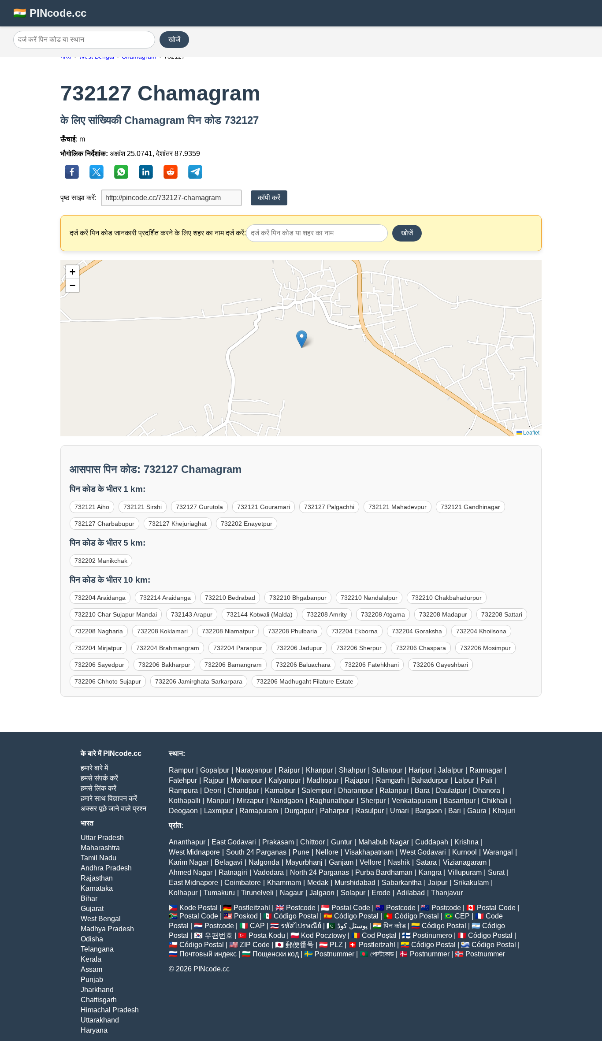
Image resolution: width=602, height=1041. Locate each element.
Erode (381, 892)
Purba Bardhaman (383, 872)
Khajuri (504, 810)
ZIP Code (255, 944)
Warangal (498, 852)
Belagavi (228, 862)
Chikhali (495, 800)
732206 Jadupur (299, 647)
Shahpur (352, 770)
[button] (301, 339)
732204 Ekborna (354, 631)
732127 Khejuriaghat (178, 523)
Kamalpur (280, 790)
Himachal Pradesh (110, 1010)
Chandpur (243, 790)
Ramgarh (390, 780)
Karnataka (97, 888)
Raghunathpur (331, 800)
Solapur (353, 892)
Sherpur (373, 800)
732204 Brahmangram (167, 647)
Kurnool (464, 852)
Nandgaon (286, 800)
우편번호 (218, 935)
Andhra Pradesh (106, 868)
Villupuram (465, 872)
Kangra (430, 872)
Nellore (327, 852)
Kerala (91, 959)
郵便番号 (300, 944)
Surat (496, 872)
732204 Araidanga (100, 597)
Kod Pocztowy (323, 935)
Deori (212, 790)
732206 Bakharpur (164, 664)
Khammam (284, 882)
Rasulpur (369, 810)
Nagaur (291, 892)
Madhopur (322, 780)
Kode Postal (198, 907)
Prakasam (278, 842)
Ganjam (341, 862)
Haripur (420, 770)
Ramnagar (485, 770)
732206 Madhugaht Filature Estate (304, 681)
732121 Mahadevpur (397, 506)
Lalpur (464, 780)
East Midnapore (193, 882)
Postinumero (432, 935)
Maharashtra (100, 847)
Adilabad (411, 892)
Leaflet (530, 432)
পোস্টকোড (382, 954)
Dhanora (486, 790)
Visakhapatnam (369, 852)
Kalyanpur (284, 780)
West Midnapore (194, 852)
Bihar (89, 898)
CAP (257, 925)
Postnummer (334, 954)
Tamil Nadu (98, 858)
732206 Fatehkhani (372, 664)
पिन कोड (394, 925)
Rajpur (213, 780)
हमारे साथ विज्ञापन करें (109, 798)
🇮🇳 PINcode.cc (49, 13)
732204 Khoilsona (481, 631)
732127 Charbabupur (104, 523)
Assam (91, 969)
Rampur (181, 770)
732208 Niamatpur (228, 631)
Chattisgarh (99, 1000)
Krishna (466, 842)
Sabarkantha (402, 882)
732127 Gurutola (199, 506)
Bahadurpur (429, 780)
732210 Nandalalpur (369, 597)
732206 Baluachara (303, 664)
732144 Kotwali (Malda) (260, 614)
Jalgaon (321, 892)
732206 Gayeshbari (440, 664)
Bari (454, 810)
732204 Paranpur (237, 647)
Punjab (92, 979)
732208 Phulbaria (292, 631)
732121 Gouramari (263, 506)
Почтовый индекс (208, 954)
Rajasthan (97, 878)
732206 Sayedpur (99, 664)
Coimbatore (242, 882)
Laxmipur (218, 810)
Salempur (316, 790)
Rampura (183, 790)
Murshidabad (354, 882)
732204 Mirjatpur (98, 647)
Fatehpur (183, 780)
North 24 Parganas (319, 872)
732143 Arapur (191, 614)
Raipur (289, 770)
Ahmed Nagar (190, 872)
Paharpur (334, 810)
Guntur (341, 842)
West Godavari (423, 852)
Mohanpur (246, 780)
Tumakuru (219, 892)
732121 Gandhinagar (470, 506)
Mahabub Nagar (383, 842)
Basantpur (459, 800)
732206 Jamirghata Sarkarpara (198, 681)
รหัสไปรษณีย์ (301, 925)
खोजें (174, 39)
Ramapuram (258, 810)
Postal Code (350, 907)
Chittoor (312, 842)
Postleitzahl (252, 907)
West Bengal (101, 918)
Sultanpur (387, 770)
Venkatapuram (414, 800)
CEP (462, 916)
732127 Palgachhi (329, 506)
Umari (399, 810)
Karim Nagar (188, 862)
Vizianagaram (465, 862)
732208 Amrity (327, 614)
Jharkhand (97, 989)
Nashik (399, 862)
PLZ (336, 944)
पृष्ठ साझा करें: (78, 197)
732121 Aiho (91, 506)
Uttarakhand (100, 1020)
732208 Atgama (383, 614)
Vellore (371, 862)
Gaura (477, 810)
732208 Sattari (501, 614)
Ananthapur (187, 842)
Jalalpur (450, 770)
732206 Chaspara (421, 647)
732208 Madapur (443, 614)
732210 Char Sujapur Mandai (115, 614)
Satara (426, 862)
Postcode (301, 907)
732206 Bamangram (233, 664)
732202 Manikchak (100, 560)
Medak (317, 882)
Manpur (218, 800)
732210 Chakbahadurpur (447, 597)
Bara (422, 790)
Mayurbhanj (304, 862)
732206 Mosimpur (485, 647)
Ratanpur (394, 790)
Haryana (94, 1030)
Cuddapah (431, 842)
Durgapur (299, 810)
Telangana (97, 949)
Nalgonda (264, 862)
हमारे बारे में (94, 768)
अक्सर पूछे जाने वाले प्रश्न (113, 808)
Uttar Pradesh (102, 837)
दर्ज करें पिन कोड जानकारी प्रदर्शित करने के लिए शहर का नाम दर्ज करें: (158, 233)
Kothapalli (185, 800)
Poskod (246, 916)
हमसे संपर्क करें (99, 778)
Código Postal (296, 916)
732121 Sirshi (142, 506)
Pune (301, 852)
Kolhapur (183, 892)
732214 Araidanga (165, 597)
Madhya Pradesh (107, 929)
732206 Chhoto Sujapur (107, 681)
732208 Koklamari (162, 631)
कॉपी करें (269, 197)
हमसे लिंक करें (98, 788)
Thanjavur (447, 892)
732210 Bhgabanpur (298, 597)
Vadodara (268, 872)
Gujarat (92, 908)
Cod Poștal (379, 935)
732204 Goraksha (417, 631)
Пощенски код (276, 954)
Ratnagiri (233, 872)
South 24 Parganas (256, 852)
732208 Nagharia (98, 631)
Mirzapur (250, 800)
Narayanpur (253, 770)
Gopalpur (214, 770)
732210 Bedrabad (230, 597)
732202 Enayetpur (246, 523)
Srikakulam (471, 882)
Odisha (92, 939)
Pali (486, 780)
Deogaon (183, 810)
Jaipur (437, 882)
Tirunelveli (257, 892)
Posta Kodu (267, 935)
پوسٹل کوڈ (352, 925)
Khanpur (319, 770)
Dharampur (355, 790)
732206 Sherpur (359, 647)
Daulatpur (451, 790)
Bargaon (428, 810)
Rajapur (357, 780)
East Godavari (234, 842)
